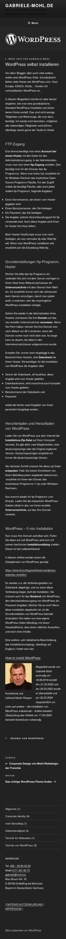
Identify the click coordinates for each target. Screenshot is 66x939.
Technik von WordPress (27, 738)
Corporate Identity (15, 816)
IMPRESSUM (13, 908)
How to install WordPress (22, 658)
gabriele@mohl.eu (15, 874)
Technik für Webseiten (18, 838)
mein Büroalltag (14, 823)
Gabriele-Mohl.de (29, 5)
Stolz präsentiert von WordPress (23, 930)
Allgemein (11, 809)
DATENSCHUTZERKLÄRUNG (25, 904)
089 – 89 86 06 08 (20, 866)
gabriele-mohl (39, 59)
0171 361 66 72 (21, 870)
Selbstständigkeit (15, 830)
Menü (35, 23)
